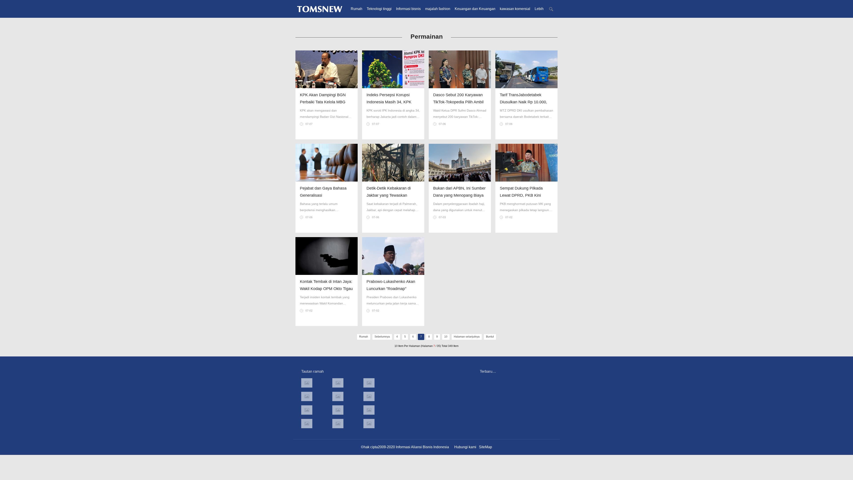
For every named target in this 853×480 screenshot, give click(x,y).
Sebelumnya (382, 336)
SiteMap (485, 447)
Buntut (490, 336)
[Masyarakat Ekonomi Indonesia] (369, 396)
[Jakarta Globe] (337, 396)
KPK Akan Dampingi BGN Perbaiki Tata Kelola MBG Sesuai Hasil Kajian (323, 102)
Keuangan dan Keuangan (475, 9)
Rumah (356, 9)
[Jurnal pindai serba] (306, 383)
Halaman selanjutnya (467, 336)
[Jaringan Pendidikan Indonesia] (369, 410)
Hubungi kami (465, 447)
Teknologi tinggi (379, 9)
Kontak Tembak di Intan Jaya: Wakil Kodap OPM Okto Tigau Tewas (326, 288)
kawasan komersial (515, 9)
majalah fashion (437, 9)
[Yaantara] (306, 410)
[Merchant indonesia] (337, 383)
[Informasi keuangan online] (369, 423)
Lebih (539, 9)
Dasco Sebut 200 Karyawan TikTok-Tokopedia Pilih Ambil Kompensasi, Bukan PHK (458, 102)
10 (445, 336)
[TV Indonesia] (337, 410)
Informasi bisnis (408, 9)
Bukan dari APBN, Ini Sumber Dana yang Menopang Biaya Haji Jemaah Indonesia (459, 195)
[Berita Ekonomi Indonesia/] (306, 423)
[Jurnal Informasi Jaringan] (337, 423)
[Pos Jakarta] (306, 396)
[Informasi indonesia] (369, 383)
